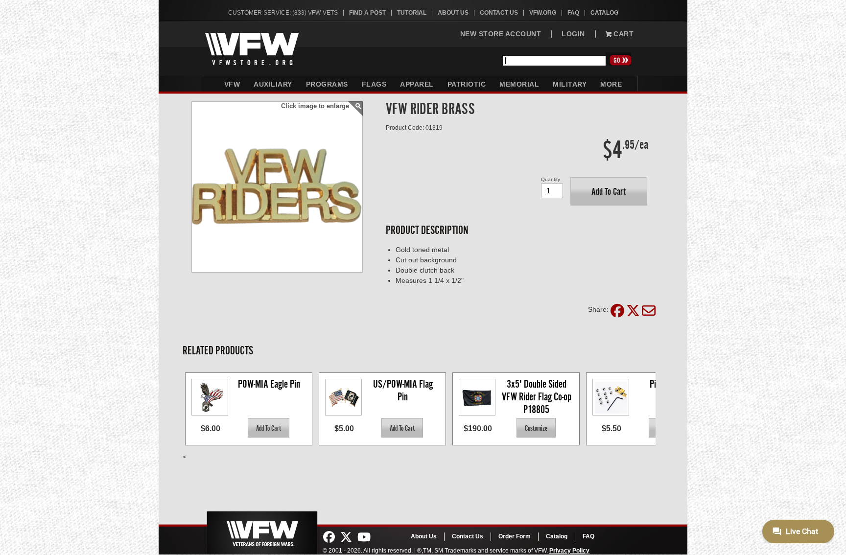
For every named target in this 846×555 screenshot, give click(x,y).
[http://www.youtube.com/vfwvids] (364, 537)
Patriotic (466, 84)
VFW (232, 84)
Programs (327, 84)
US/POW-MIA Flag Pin (404, 390)
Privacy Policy (569, 550)
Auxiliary (273, 84)
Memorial (519, 84)
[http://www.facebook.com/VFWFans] (329, 537)
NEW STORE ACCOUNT (500, 34)
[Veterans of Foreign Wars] (261, 530)
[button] (608, 191)
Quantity (550, 179)
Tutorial (411, 13)
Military (570, 84)
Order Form (514, 536)
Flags (374, 84)
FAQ (573, 13)
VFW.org (542, 13)
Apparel (417, 84)
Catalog (604, 13)
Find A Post (367, 13)
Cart (622, 34)
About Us (453, 13)
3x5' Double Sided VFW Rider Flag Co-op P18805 (537, 396)
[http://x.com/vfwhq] (346, 537)
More (611, 84)
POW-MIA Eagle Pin (269, 384)
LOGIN (573, 34)
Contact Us (499, 13)
